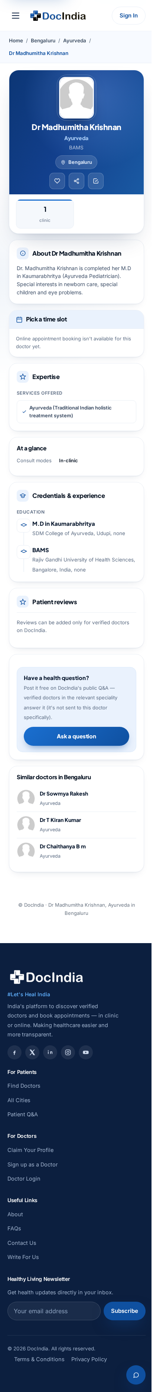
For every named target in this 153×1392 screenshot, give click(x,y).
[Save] (57, 181)
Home (16, 40)
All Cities (18, 1100)
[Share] (76, 181)
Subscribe (124, 1310)
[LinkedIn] (50, 1052)
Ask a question (76, 735)
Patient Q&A (22, 1114)
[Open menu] (15, 15)
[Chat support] (136, 1375)
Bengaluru (43, 40)
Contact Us (21, 1243)
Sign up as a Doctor (32, 1164)
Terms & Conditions (39, 1359)
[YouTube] (86, 1052)
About (15, 1214)
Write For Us (23, 1257)
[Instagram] (68, 1052)
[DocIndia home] (58, 16)
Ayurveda (74, 40)
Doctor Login (23, 1178)
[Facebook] (14, 1052)
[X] (32, 1052)
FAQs (14, 1228)
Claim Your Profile (30, 1150)
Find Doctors (23, 1085)
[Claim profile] (96, 181)
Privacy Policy (89, 1359)
